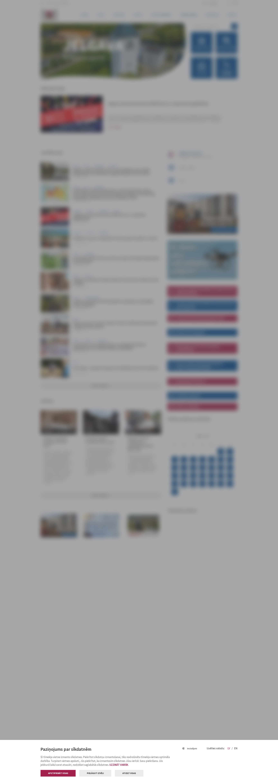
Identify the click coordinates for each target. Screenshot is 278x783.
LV (229, 748)
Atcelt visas (129, 773)
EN (235, 748)
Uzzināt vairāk (118, 765)
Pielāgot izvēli (95, 773)
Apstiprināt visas (58, 773)
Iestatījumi (192, 748)
